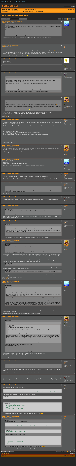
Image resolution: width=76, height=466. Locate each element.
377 (66, 76)
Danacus (65, 416)
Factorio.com (3, 1)
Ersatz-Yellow (66, 173)
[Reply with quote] (61, 21)
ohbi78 (4, 46)
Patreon (7, 116)
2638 (66, 67)
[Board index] (10, 5)
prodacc (65, 119)
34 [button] (70, 19)
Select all (8, 396)
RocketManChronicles (67, 72)
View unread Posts (4, 68)
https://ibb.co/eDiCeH (23, 140)
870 (66, 168)
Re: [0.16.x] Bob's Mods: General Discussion (12, 21)
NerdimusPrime (66, 182)
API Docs (23, 1)
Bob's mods (6, 115)
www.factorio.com (5, 11)
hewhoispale (66, 205)
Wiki (13, 1)
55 (66, 200)
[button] (59, 19)
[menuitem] (30, 9)
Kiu (64, 384)
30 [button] (64, 19)
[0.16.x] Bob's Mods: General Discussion (15, 15)
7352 (66, 154)
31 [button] (65, 19)
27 (66, 209)
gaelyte (65, 196)
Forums (9, 1)
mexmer (65, 26)
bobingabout (5, 98)
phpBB (35, 457)
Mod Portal (18, 1)
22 (66, 388)
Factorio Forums (10, 9)
